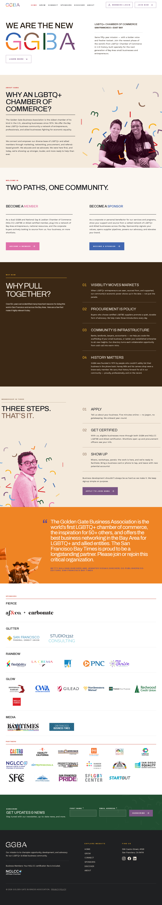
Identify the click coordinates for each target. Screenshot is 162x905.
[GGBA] (13, 5)
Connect (53, 5)
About (91, 5)
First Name (77, 808)
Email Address (108, 808)
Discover (79, 5)
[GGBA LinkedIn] (135, 858)
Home (34, 5)
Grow (42, 5)
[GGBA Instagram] (124, 858)
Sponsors (66, 5)
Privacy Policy (58, 889)
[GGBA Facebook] (129, 858)
